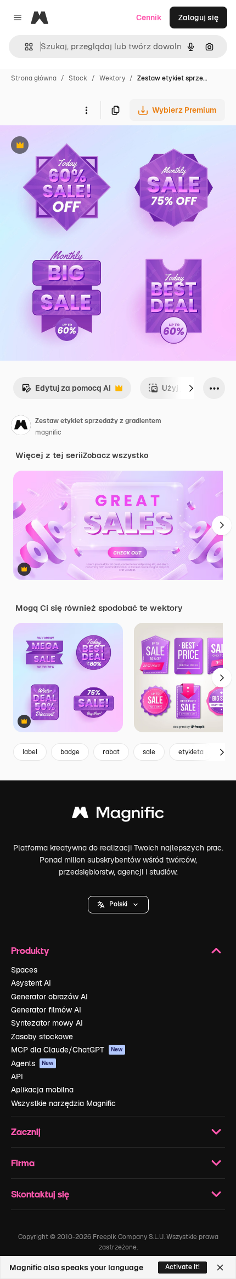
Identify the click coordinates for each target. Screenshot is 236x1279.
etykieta (191, 752)
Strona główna (34, 78)
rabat (111, 752)
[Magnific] (118, 815)
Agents (32, 1063)
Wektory (112, 78)
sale (149, 752)
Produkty (30, 950)
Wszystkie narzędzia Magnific (63, 1103)
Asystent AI (31, 983)
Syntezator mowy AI (47, 1023)
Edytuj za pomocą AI (66, 391)
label (30, 752)
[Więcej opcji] (86, 110)
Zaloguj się (198, 17)
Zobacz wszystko (115, 455)
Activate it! (182, 1267)
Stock (78, 78)
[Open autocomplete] (24, 47)
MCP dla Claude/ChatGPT (67, 1050)
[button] (118, 904)
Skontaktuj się (40, 1194)
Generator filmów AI (46, 1010)
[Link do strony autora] (21, 426)
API (17, 1076)
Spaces (24, 970)
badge (70, 752)
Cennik (149, 17)
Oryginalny (76, 146)
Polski (118, 904)
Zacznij (26, 1131)
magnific (48, 432)
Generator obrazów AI (49, 997)
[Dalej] (191, 388)
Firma (23, 1162)
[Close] (220, 1267)
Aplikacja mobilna (42, 1090)
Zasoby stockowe (42, 1036)
